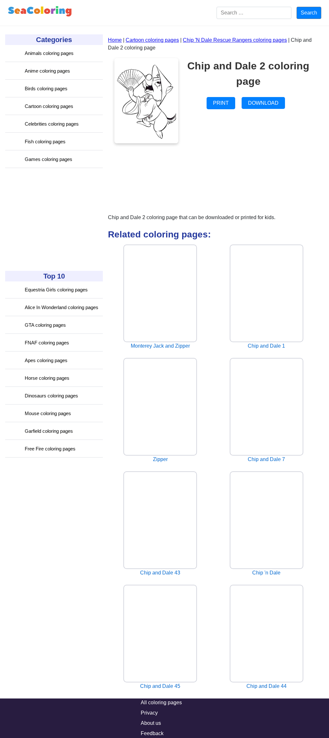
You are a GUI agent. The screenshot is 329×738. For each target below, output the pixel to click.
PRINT (221, 103)
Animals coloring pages (49, 53)
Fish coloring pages (45, 141)
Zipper (160, 459)
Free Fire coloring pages (50, 448)
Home (115, 40)
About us (151, 723)
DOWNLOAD (263, 103)
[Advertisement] (53, 219)
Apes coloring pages (46, 360)
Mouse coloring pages (48, 413)
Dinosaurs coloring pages (51, 395)
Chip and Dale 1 (266, 346)
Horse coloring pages (47, 378)
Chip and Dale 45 (160, 686)
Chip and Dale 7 (266, 459)
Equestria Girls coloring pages (56, 289)
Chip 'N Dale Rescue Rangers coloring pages (235, 40)
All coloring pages (161, 702)
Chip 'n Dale (266, 572)
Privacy (149, 713)
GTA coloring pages (45, 325)
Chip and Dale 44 (266, 686)
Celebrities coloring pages (52, 124)
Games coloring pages (48, 159)
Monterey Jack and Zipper (160, 346)
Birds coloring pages (46, 88)
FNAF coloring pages (47, 342)
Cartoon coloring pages (49, 106)
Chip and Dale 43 (160, 572)
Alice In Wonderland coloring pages (61, 307)
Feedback (152, 733)
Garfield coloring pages (49, 431)
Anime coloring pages (47, 71)
